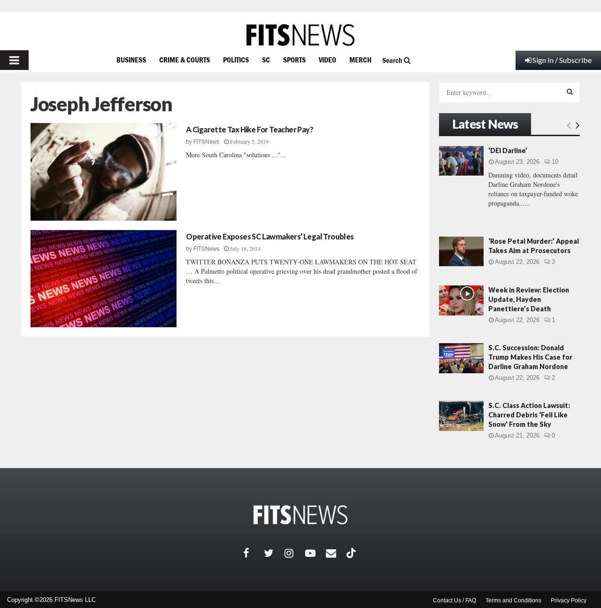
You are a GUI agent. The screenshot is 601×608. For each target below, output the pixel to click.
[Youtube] (315, 553)
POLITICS (236, 59)
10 (555, 161)
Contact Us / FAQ (454, 600)
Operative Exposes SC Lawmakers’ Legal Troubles (270, 236)
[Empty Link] (568, 125)
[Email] (336, 553)
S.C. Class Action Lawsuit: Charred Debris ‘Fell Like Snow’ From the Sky (529, 414)
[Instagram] (295, 553)
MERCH (360, 59)
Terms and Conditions (513, 600)
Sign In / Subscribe (562, 59)
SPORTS (294, 59)
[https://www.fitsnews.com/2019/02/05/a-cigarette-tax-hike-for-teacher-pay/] (104, 172)
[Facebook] (253, 553)
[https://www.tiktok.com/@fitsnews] (352, 553)
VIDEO (327, 59)
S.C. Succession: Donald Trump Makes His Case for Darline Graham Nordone (530, 357)
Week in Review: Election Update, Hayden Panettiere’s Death (528, 299)
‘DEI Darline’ (507, 150)
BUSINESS (131, 59)
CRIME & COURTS (184, 59)
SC (266, 59)
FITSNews (206, 142)
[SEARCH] (570, 91)
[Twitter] (274, 553)
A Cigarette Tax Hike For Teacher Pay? (249, 129)
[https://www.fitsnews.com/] (300, 35)
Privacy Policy (568, 600)
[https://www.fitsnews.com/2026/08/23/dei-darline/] (461, 161)
